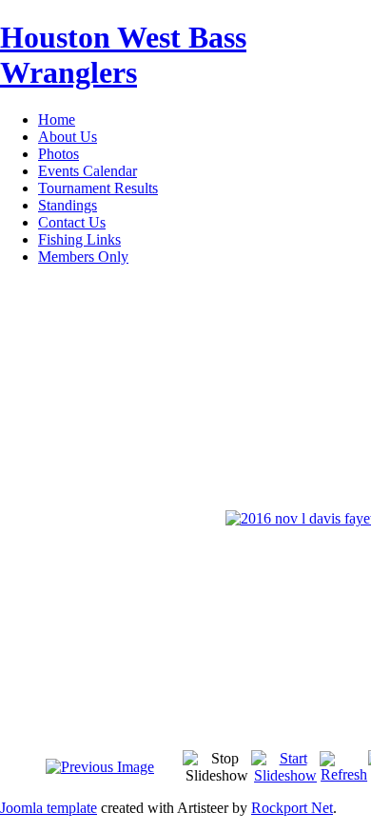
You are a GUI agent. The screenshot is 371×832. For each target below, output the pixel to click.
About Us (67, 137)
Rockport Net (292, 808)
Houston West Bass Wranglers (123, 54)
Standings (67, 205)
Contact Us (72, 222)
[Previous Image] (100, 767)
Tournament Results (98, 188)
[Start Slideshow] (285, 775)
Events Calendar (87, 171)
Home (56, 119)
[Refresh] (344, 774)
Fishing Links (79, 239)
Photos (58, 154)
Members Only (83, 256)
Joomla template (48, 808)
